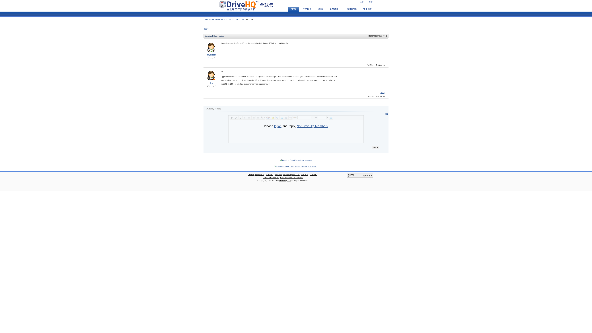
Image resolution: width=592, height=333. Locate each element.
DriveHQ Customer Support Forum (230, 19)
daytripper (211, 55)
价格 (320, 9)
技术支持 (304, 175)
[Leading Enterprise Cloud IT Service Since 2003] (296, 166)
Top (386, 114)
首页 (293, 9)
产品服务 (307, 9)
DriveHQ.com (285, 180)
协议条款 (278, 175)
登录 (370, 2)
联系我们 (313, 175)
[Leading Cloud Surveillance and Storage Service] (296, 160)
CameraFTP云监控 (271, 178)
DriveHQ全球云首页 (256, 175)
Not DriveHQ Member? (312, 126)
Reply (206, 29)
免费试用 (334, 9)
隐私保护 (287, 175)
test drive (249, 19)
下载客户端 (351, 9)
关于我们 (367, 9)
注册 (362, 2)
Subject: (209, 36)
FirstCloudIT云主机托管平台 (291, 178)
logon (278, 126)
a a (211, 83)
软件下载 (296, 175)
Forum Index (209, 19)
